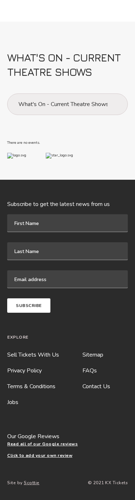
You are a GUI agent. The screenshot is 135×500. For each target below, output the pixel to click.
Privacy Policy (24, 371)
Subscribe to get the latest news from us (58, 204)
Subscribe (29, 305)
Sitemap (92, 355)
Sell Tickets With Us (33, 355)
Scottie (32, 483)
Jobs (12, 402)
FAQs (89, 371)
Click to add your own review (39, 455)
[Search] (67, 104)
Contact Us (96, 386)
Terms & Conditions (31, 386)
